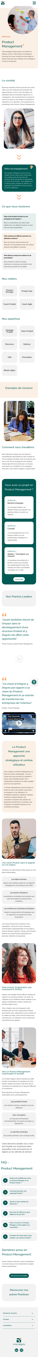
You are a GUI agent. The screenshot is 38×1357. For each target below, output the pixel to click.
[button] (19, 659)
